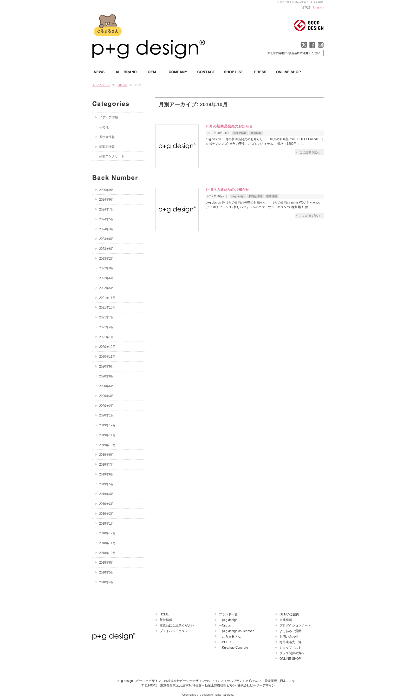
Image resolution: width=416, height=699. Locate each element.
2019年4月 (106, 494)
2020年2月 (106, 406)
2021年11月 (107, 298)
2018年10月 (107, 553)
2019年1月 (106, 523)
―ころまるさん (230, 636)
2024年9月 (106, 199)
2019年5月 (106, 484)
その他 (104, 127)
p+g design (238, 196)
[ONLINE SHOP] (287, 72)
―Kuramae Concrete (233, 647)
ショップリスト (290, 647)
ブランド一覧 (228, 614)
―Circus (225, 625)
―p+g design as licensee (236, 631)
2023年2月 (106, 258)
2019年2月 (106, 513)
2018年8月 (106, 562)
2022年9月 (106, 268)
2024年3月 (106, 229)
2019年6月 (106, 474)
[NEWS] (101, 72)
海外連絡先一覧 (290, 642)
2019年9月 (106, 454)
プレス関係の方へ (292, 653)
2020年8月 (106, 376)
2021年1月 (106, 337)
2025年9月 (106, 190)
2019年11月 (107, 435)
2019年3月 (106, 504)
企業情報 (286, 620)
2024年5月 (106, 219)
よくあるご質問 (290, 631)
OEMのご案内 (289, 614)
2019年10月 (107, 445)
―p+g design (228, 620)
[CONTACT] (206, 72)
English (318, 7)
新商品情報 (240, 133)
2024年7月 (106, 209)
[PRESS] (260, 72)
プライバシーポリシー (175, 631)
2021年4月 (106, 327)
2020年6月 (106, 386)
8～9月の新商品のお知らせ (227, 189)
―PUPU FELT (229, 642)
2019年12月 (107, 425)
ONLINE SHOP (290, 658)
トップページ (101, 85)
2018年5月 (106, 572)
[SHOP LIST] (234, 72)
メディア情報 (108, 117)
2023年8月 (106, 239)
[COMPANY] (177, 72)
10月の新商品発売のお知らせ (229, 126)
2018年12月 (107, 533)
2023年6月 (106, 249)
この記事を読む (310, 152)
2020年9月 (106, 366)
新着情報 (256, 133)
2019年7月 (106, 464)
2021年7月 (106, 317)
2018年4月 (106, 582)
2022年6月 (106, 278)
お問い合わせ (289, 636)
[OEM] (152, 72)
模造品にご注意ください (177, 625)
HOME (164, 614)
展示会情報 (107, 137)
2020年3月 (106, 396)
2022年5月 (106, 288)
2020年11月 (107, 356)
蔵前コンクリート (111, 156)
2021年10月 (107, 307)
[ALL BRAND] (126, 72)
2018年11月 (107, 543)
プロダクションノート (295, 625)
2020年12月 (107, 347)
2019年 (122, 85)
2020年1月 (106, 415)
